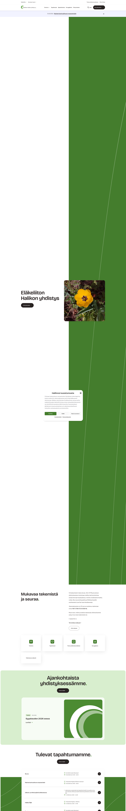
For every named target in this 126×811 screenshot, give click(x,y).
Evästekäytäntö (58, 417)
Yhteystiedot (76, 7)
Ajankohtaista (61, 7)
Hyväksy (50, 413)
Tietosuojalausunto (66, 417)
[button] (80, 393)
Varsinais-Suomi (31, 2)
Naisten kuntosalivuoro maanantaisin (65, 13)
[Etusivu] (29, 7)
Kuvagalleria (69, 7)
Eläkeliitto (23, 2)
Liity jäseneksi (97, 7)
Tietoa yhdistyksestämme (92, 2)
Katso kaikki (62, 690)
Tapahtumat (54, 7)
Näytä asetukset (75, 413)
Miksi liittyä (102, 2)
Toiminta (46, 7)
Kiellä (63, 413)
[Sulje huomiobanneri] (103, 13)
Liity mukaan (74, 628)
